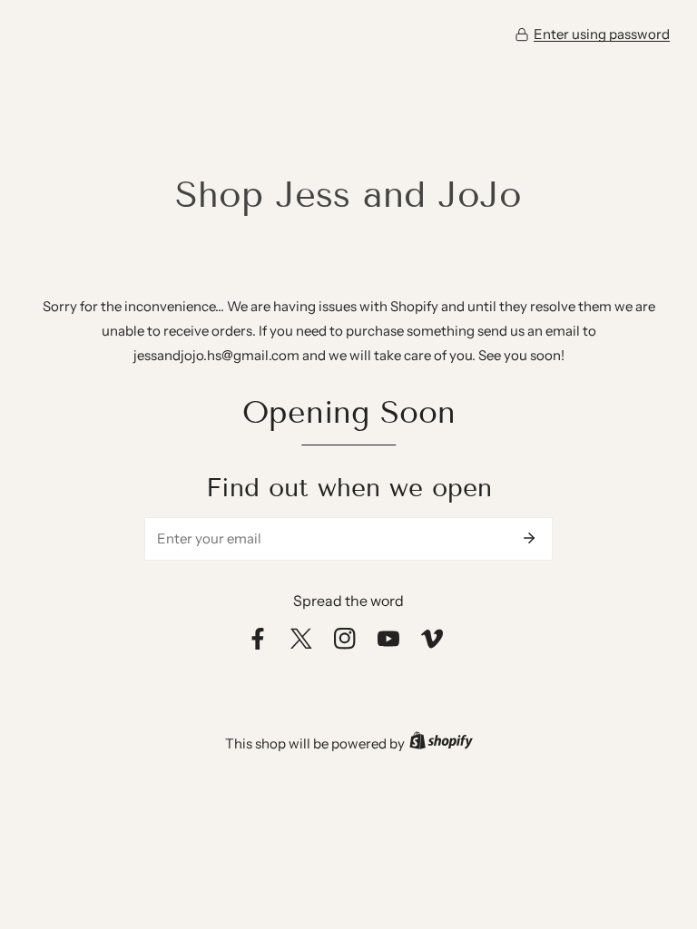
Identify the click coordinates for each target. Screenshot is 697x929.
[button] (592, 34)
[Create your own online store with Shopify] (441, 743)
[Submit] (529, 538)
